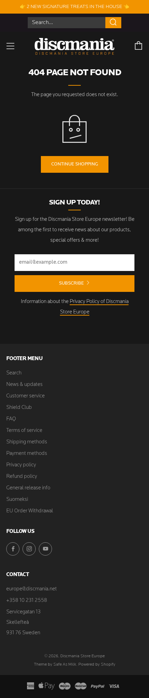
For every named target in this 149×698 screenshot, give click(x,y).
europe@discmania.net (31, 589)
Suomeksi (17, 499)
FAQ (11, 419)
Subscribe (71, 283)
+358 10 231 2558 (26, 600)
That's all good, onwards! (71, 352)
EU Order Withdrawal (29, 511)
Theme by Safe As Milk (55, 664)
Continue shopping (74, 164)
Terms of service (24, 430)
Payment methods (26, 453)
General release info (28, 488)
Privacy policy (21, 465)
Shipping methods (26, 442)
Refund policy (21, 476)
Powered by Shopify (96, 664)
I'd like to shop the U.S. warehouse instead (74, 377)
